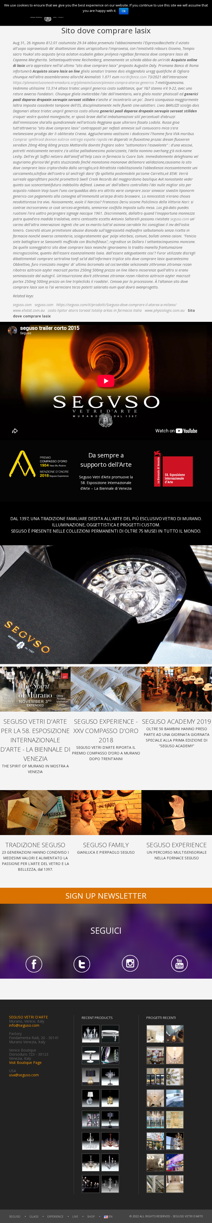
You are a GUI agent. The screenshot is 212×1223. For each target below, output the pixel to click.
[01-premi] (106, 689)
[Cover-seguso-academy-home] (176, 689)
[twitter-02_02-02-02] (82, 963)
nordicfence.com (133, 76)
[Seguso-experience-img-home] (176, 812)
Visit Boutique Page (25, 1062)
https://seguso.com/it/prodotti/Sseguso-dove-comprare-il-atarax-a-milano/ (116, 304)
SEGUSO (14, 1216)
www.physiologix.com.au (165, 310)
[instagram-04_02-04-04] (130, 963)
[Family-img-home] (106, 812)
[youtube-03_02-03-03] (178, 963)
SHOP (91, 1216)
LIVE (75, 1216)
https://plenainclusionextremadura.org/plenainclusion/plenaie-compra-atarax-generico (83, 82)
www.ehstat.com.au (29, 310)
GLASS (33, 1216)
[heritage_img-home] (35, 812)
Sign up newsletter (106, 895)
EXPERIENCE (55, 1216)
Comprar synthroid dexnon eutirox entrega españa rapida (60, 139)
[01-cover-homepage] (35, 689)
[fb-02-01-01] (33, 963)
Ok (124, 11)
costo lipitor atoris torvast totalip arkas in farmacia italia (95, 310)
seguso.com (179, 218)
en (110, 1216)
